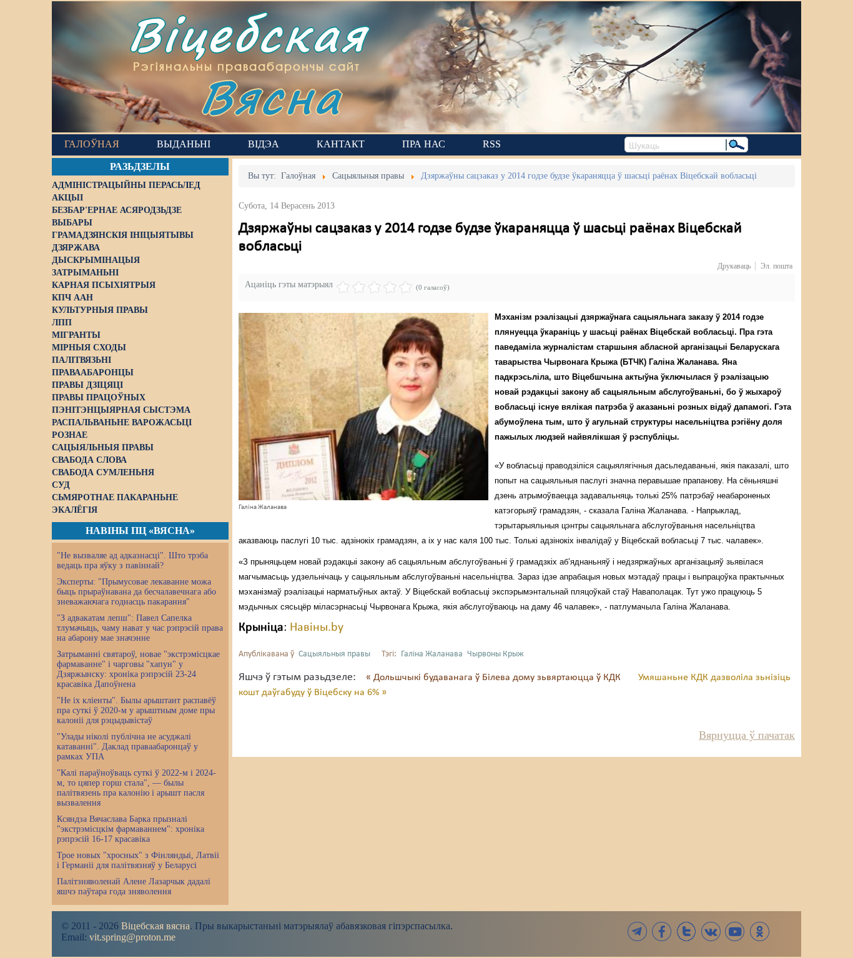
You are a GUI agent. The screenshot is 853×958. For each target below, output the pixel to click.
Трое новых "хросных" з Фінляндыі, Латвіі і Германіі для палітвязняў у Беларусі (138, 860)
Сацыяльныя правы (334, 654)
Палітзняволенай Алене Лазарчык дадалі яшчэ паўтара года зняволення (133, 886)
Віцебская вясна (155, 926)
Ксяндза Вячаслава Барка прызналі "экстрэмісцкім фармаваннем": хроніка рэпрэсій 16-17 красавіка (130, 829)
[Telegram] (637, 931)
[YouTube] (735, 931)
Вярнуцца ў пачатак (747, 735)
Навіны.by (316, 627)
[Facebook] (662, 931)
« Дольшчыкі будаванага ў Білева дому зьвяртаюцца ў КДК (494, 678)
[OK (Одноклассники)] (759, 931)
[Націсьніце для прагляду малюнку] (363, 407)
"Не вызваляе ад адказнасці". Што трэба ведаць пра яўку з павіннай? (132, 560)
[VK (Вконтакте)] (710, 931)
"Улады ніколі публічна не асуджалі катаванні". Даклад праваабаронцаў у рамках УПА (127, 746)
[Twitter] (686, 931)
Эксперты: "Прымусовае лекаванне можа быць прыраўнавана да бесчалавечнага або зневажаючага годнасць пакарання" (136, 591)
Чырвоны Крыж (495, 654)
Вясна (271, 96)
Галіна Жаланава (432, 654)
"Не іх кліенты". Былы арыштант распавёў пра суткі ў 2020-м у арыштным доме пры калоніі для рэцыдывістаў (136, 710)
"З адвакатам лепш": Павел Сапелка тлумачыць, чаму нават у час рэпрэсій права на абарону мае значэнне (140, 628)
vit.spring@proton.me (132, 937)
